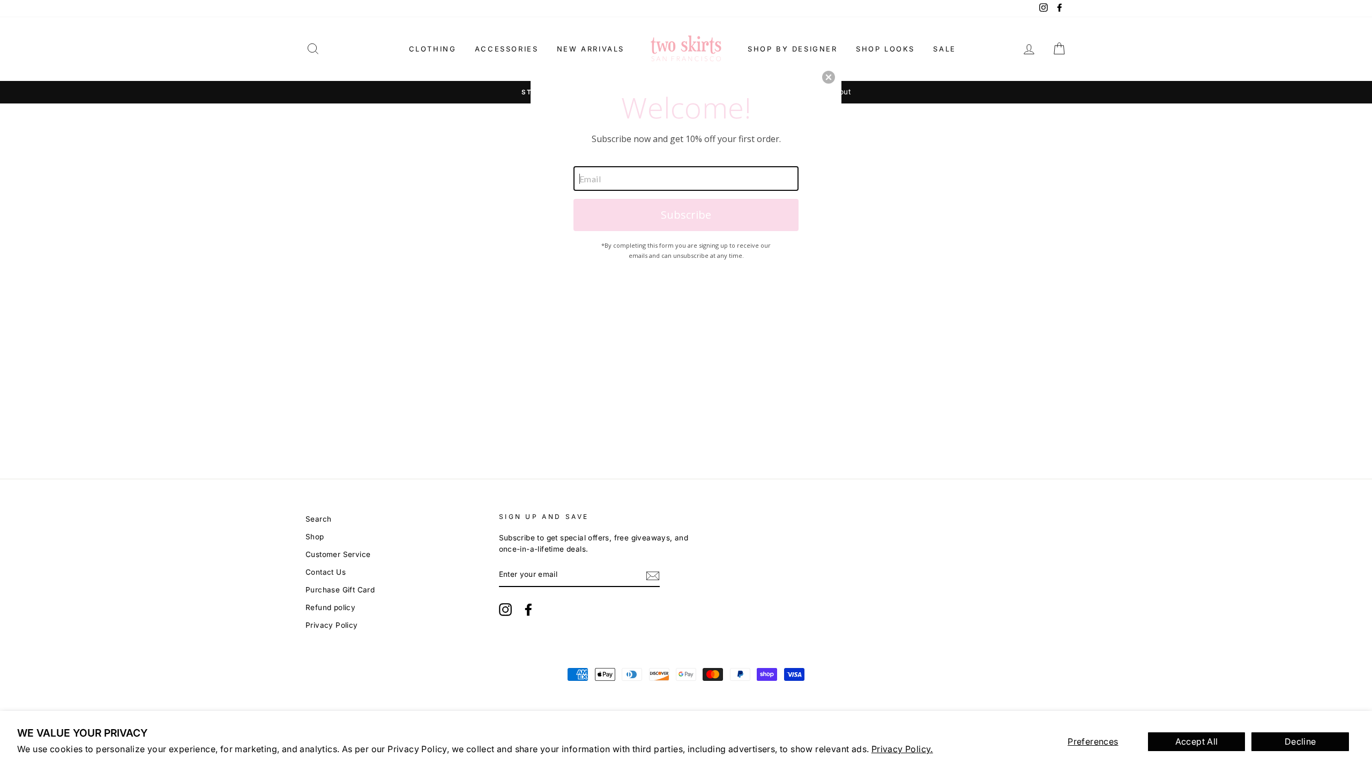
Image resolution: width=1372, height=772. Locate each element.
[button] (828, 77)
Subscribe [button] (686, 214)
